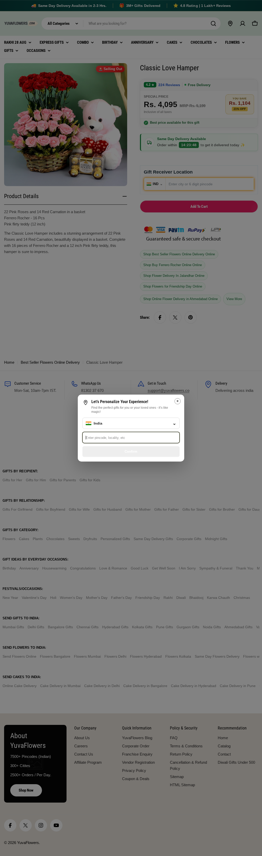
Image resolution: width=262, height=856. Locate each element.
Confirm (131, 451)
